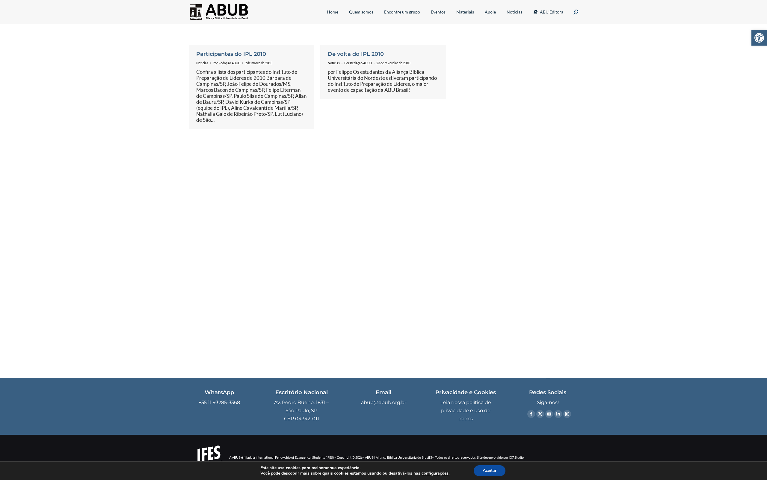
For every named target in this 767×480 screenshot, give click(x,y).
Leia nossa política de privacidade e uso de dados (465, 411)
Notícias (202, 63)
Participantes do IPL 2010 (231, 54)
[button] (759, 38)
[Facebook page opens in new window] (531, 414)
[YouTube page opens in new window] (549, 414)
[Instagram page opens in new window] (567, 414)
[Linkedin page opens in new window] (558, 414)
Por (226, 63)
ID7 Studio (516, 457)
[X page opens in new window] (540, 414)
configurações (435, 473)
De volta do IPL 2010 (356, 54)
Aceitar (489, 470)
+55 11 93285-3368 (219, 402)
